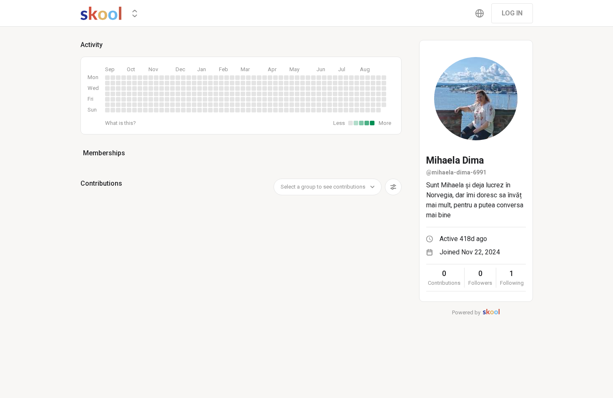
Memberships (104, 153)
